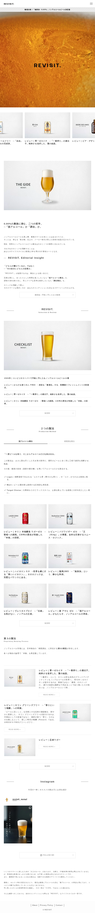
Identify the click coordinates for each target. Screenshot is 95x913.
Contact (59, 905)
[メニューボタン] (91, 3)
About (34, 905)
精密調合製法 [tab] (69, 441)
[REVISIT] (9, 3)
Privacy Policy (46, 905)
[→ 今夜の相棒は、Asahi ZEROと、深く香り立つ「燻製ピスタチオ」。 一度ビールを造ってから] (18, 824)
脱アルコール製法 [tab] (26, 441)
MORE (47, 413)
